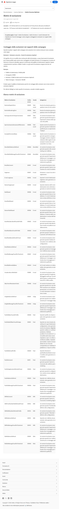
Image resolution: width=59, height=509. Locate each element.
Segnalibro (7, 22)
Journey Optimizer (18, 12)
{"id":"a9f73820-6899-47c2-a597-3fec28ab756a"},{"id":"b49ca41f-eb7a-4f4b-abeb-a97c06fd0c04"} (29, 26)
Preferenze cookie (44, 502)
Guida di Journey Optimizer (32, 12)
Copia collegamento (15, 22)
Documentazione (8, 12)
